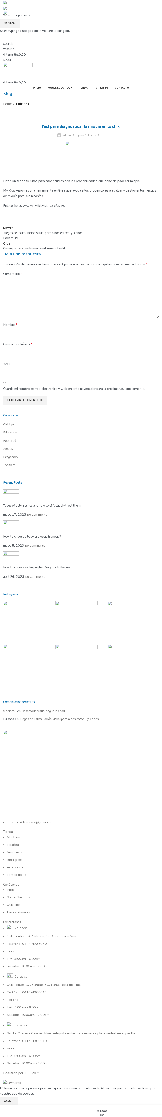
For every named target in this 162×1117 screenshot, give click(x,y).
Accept (9, 1101)
